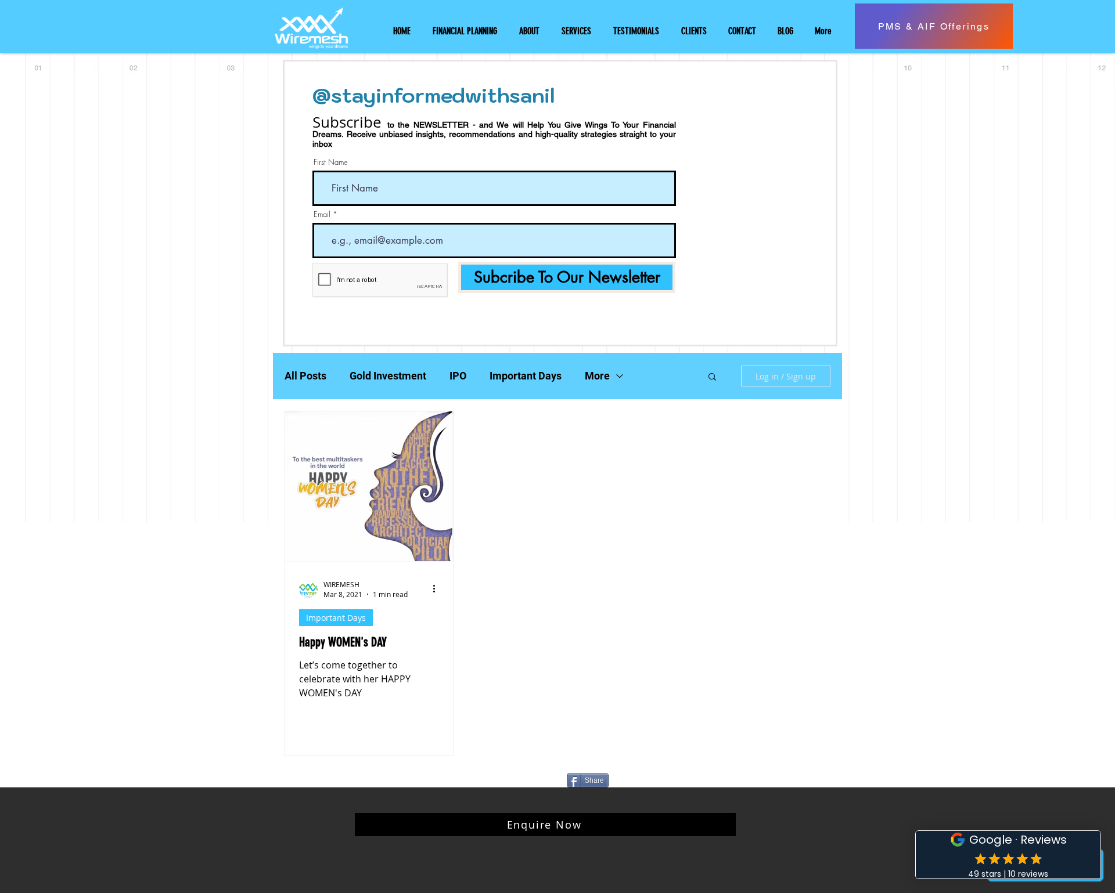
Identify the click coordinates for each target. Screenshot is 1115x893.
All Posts (305, 376)
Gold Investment (388, 376)
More (597, 376)
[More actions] (438, 589)
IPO (457, 376)
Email (322, 214)
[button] (712, 377)
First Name (331, 162)
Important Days (526, 376)
